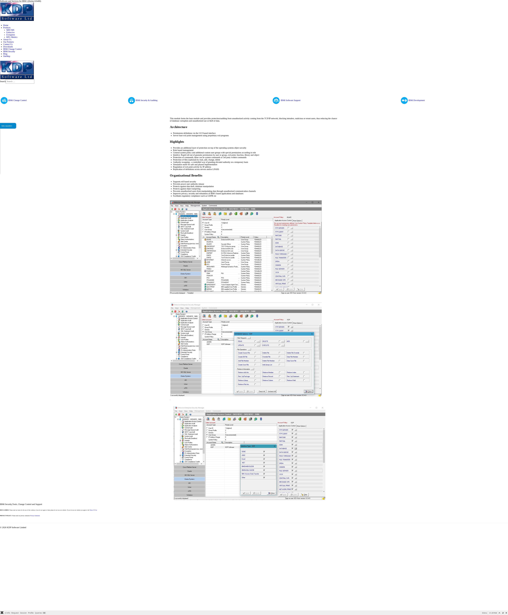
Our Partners (8, 42)
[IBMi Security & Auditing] (131, 100)
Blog (5, 54)
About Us (7, 39)
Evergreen (10, 35)
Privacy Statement (35, 515)
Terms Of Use (93, 510)
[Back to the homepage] (17, 11)
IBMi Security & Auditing (146, 100)
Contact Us (8, 44)
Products (6, 27)
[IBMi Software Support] (276, 100)
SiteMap (6, 56)
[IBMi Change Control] (4, 100)
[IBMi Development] (404, 100)
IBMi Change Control (12, 49)
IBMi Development (416, 100)
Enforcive (10, 32)
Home (5, 25)
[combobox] (20, 81)
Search (3, 81)
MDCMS (10, 30)
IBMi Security (9, 51)
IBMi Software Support (290, 100)
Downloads (8, 47)
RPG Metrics (11, 37)
